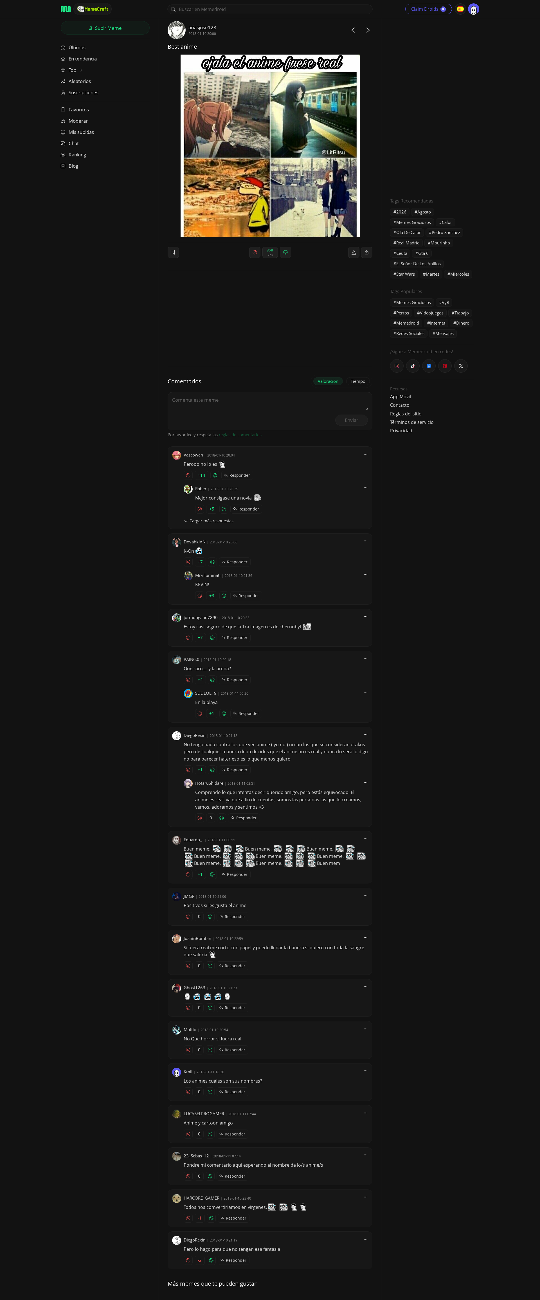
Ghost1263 (194, 987)
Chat (74, 143)
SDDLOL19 (206, 693)
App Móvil (400, 396)
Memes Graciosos (413, 222)
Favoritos (79, 109)
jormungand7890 (201, 617)
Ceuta (401, 253)
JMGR (189, 896)
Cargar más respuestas (211, 520)
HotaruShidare (209, 783)
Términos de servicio (412, 422)
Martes (432, 274)
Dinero (462, 323)
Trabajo (461, 313)
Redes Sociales (410, 333)
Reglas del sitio (406, 414)
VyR (445, 302)
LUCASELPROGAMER (204, 1113)
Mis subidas (81, 132)
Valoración (328, 381)
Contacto (400, 405)
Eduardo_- (193, 839)
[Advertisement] (432, 105)
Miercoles (459, 274)
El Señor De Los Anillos (418, 263)
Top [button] (73, 70)
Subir (108, 28)
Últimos (77, 47)
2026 (401, 212)
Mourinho (440, 243)
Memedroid (407, 323)
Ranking (77, 154)
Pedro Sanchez (446, 232)
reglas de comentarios (240, 434)
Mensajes (444, 333)
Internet (437, 323)
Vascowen (193, 455)
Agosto (424, 212)
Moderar (78, 121)
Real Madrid (408, 243)
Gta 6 (423, 253)
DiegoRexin (195, 735)
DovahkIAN (195, 542)
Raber (201, 488)
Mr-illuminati (208, 575)
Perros (402, 313)
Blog (73, 166)
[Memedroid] (66, 9)
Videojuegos (432, 313)
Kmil (188, 1071)
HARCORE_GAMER (201, 1198)
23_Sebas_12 (196, 1156)
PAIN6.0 (192, 659)
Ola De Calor (408, 232)
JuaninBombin (197, 938)
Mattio (190, 1029)
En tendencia (83, 58)
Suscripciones (83, 92)
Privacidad (401, 431)
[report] (353, 252)
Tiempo (358, 381)
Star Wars (405, 274)
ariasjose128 (202, 27)
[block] (366, 252)
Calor (447, 222)
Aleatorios (80, 81)
